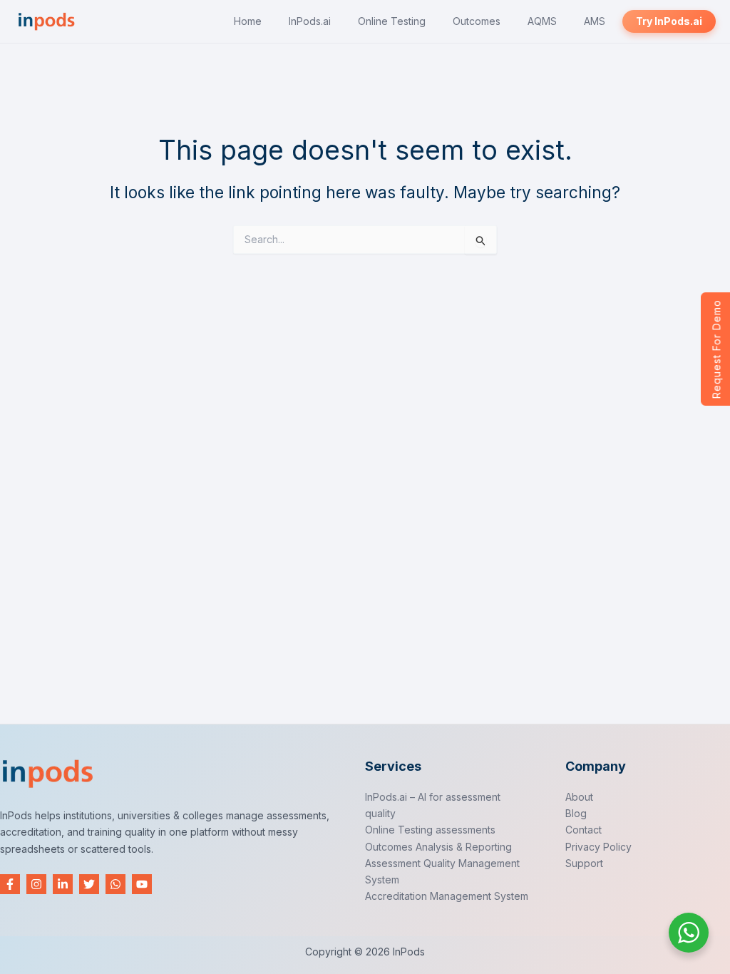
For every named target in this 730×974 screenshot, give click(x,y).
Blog (576, 813)
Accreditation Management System (446, 896)
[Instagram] (36, 884)
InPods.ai (310, 21)
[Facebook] (10, 884)
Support (584, 863)
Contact (583, 830)
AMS (594, 21)
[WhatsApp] (115, 884)
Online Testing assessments (430, 830)
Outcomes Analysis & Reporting (438, 847)
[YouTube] (142, 884)
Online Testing (392, 21)
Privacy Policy (598, 847)
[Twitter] (89, 884)
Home (248, 21)
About (579, 797)
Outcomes (476, 21)
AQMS (542, 21)
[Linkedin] (63, 884)
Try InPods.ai (669, 21)
